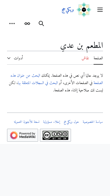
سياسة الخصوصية (93, 122)
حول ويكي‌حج (71, 122)
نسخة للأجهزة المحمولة (27, 122)
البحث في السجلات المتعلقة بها (38, 82)
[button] (100, 9)
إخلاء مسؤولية (51, 122)
